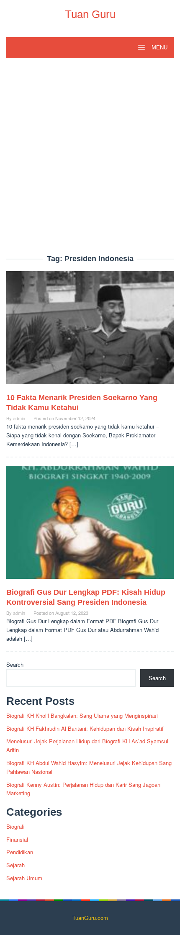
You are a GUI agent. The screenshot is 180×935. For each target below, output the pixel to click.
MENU (158, 47)
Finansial (17, 839)
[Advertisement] (90, 161)
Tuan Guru (90, 14)
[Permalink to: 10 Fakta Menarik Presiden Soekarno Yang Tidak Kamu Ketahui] (90, 331)
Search (14, 664)
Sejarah (15, 865)
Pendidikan (19, 852)
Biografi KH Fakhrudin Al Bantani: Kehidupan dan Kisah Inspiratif (85, 728)
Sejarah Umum (24, 878)
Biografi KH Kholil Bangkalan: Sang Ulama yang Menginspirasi (82, 715)
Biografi (15, 826)
